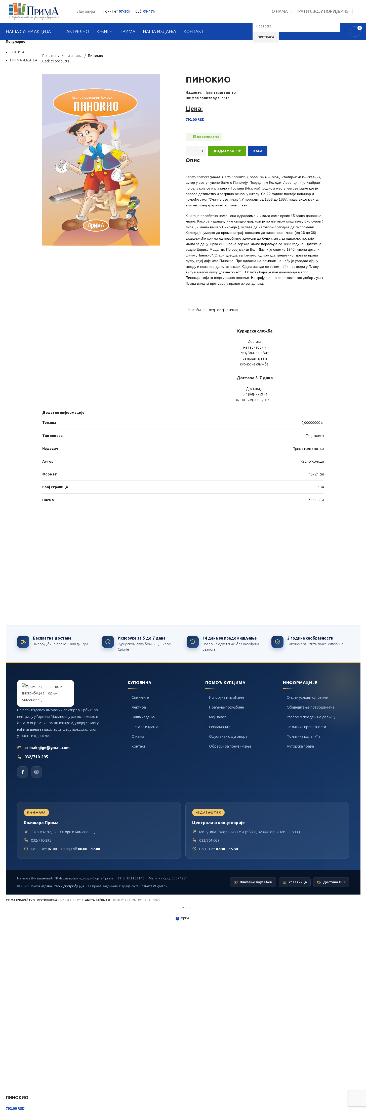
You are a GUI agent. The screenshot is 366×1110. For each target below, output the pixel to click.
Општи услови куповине (307, 697)
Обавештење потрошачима (311, 707)
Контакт (138, 746)
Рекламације (220, 727)
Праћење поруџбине (226, 707)
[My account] (358, 11)
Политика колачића (303, 736)
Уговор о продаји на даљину (311, 717)
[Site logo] (34, 11)
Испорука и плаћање (226, 697)
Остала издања (145, 727)
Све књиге (140, 697)
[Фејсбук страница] (22, 772)
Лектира (139, 707)
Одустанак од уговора (228, 736)
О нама (138, 736)
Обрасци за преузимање (230, 746)
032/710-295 (36, 757)
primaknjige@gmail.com (47, 748)
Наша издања (143, 717)
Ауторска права (300, 746)
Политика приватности (306, 727)
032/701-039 (209, 840)
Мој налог (217, 717)
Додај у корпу (227, 151)
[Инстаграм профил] (36, 772)
